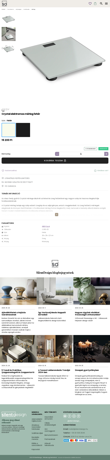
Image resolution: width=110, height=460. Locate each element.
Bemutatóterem (51, 435)
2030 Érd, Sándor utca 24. (81, 436)
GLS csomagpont (50, 430)
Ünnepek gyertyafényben (87, 370)
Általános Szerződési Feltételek (36, 427)
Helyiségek (18, 9)
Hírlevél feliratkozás (49, 444)
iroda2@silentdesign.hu (78, 429)
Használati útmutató (49, 418)
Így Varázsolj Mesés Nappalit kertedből (52, 314)
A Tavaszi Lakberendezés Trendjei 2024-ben (54, 371)
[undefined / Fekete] (23, 130)
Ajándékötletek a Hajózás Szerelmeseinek (14, 314)
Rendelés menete (35, 438)
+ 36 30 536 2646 (77, 433)
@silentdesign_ (74, 421)
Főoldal (3, 9)
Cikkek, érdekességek (50, 424)
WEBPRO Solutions (76, 457)
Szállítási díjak (37, 433)
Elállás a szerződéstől (37, 444)
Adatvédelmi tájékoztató (37, 420)
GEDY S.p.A (46, 226)
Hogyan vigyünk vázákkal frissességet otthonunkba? (88, 314)
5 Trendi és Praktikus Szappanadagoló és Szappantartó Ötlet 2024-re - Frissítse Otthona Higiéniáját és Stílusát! (18, 371)
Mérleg (33, 9)
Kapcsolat (36, 449)
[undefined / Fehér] (8, 130)
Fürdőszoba (26, 9)
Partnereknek (50, 439)
